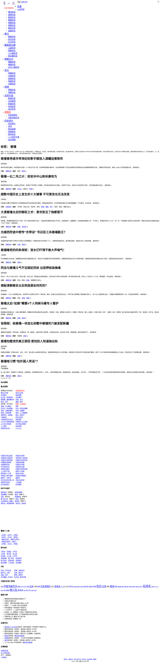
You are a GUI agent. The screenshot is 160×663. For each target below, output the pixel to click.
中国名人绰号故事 (7, 475)
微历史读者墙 (19, 636)
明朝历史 (12, 90)
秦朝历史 (12, 37)
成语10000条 (20, 473)
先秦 (19, 6)
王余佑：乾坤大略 (20, 577)
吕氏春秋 (18, 397)
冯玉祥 (24, 586)
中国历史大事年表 (7, 458)
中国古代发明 (20, 455)
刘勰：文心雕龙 (6, 406)
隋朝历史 (12, 62)
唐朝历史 (12, 65)
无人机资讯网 (5, 653)
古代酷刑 (18, 484)
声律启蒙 (4, 558)
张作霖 (81, 586)
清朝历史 (12, 92)
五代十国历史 (13, 67)
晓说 (17, 499)
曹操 (47, 207)
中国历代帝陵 (20, 464)
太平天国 (63, 586)
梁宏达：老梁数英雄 (7, 503)
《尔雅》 (3, 544)
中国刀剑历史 (20, 480)
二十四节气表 (13, 137)
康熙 (78, 586)
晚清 (27, 298)
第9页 (6, 640)
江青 (156, 586)
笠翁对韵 (11, 560)
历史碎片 (8, 121)
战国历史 (12, 31)
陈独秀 (32, 590)
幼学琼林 (18, 558)
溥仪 (4, 590)
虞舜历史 (12, 15)
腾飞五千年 (4, 499)
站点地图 (12, 140)
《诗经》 (16, 535)
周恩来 (57, 586)
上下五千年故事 (6, 424)
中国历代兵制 (5, 482)
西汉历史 (12, 39)
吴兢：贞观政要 (6, 413)
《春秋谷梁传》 (5, 541)
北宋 (31, 586)
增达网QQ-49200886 (11, 627)
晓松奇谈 (4, 492)
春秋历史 (12, 28)
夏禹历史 (12, 17)
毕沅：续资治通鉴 (21, 408)
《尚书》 (3, 537)
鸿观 (2, 496)
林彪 (134, 586)
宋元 (6, 70)
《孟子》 (9, 535)
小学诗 (15, 556)
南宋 (38, 586)
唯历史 (6, 636)
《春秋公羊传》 (15, 539)
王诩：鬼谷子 (18, 572)
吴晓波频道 (18, 492)
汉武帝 (153, 586)
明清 (6, 87)
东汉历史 (12, 42)
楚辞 (17, 406)
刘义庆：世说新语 (7, 397)
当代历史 (12, 109)
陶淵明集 (18, 395)
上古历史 (21, 9)
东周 (2, 586)
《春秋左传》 (5, 539)
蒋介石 (13, 590)
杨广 (51, 207)
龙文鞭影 (18, 562)
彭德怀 (91, 586)
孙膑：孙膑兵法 (19, 570)
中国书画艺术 (13, 118)
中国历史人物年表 (21, 458)
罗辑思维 (18, 496)
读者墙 (94, 659)
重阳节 (18, 478)
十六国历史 (12, 53)
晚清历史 (12, 98)
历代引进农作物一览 (7, 480)
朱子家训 (4, 560)
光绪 (18, 244)
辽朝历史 (12, 76)
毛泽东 (147, 586)
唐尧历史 (12, 12)
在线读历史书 (20, 390)
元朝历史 (12, 84)
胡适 (7, 590)
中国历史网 (4, 650)
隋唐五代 (8, 59)
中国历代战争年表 (21, 460)
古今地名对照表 (21, 424)
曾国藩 (119, 586)
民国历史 (12, 104)
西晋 (25, 590)
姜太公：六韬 (5, 572)
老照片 (7, 112)
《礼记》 (9, 537)
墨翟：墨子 (19, 401)
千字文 (15, 551)
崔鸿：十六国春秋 (21, 413)
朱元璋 (124, 586)
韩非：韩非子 (20, 415)
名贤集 (3, 556)
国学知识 (12, 134)
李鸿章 (130, 586)
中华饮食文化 (5, 467)
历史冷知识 (19, 417)
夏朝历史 (12, 20)
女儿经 (15, 554)
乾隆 (18, 586)
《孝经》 (16, 544)
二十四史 (4, 426)
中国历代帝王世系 (7, 455)
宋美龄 (75, 586)
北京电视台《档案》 (7, 501)
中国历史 (8, 207)
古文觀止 (4, 395)
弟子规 (9, 554)
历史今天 (84, 659)
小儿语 (9, 556)
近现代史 (8, 95)
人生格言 (4, 657)
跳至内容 (24, 2)
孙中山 (19, 189)
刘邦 (27, 586)
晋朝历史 (12, 51)
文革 (104, 586)
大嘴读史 (4, 417)
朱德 (127, 586)
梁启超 (137, 586)
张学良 (86, 586)
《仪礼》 (9, 544)
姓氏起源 (12, 129)
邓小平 (28, 590)
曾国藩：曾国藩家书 (7, 399)
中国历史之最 (20, 467)
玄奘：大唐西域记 (7, 410)
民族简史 (12, 132)
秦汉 (6, 34)
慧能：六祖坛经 (21, 404)
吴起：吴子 (4, 575)
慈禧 (23, 171)
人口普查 (18, 482)
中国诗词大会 (5, 428)
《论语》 (3, 535)
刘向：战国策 (20, 410)
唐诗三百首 (4, 393)
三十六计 (18, 428)
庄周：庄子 (19, 399)
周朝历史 (12, 25)
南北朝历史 (12, 56)
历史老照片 (12, 115)
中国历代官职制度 (7, 460)
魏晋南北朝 (10, 45)
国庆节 (3, 478)
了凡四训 (11, 562)
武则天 (140, 586)
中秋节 (9, 478)
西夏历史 (12, 81)
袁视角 (17, 501)
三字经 (3, 554)
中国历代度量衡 (21, 475)
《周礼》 (14, 541)
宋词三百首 (19, 393)
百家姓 (9, 551)
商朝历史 (12, 23)
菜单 (19, 2)
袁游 (16, 494)
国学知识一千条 (6, 473)
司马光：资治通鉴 (7, 408)
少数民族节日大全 (7, 419)
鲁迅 (35, 590)
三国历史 (12, 48)
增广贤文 (11, 558)
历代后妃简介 (5, 484)
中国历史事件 (5, 469)
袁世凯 (24, 227)
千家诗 (3, 551)
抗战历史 (12, 106)
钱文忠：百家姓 (21, 503)
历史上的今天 (77, 659)
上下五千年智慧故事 (7, 421)
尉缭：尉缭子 (18, 575)
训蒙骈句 (18, 560)
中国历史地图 (20, 462)
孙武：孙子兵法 (6, 570)
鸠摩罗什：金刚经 (7, 415)
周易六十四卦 (20, 471)
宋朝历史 (12, 73)
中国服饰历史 (5, 464)
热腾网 (6, 638)
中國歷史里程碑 (6, 462)
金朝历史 (12, 79)
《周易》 (16, 537)
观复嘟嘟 (4, 494)
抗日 (99, 586)
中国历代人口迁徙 (21, 421)
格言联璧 (4, 562)
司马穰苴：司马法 (7, 577)
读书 (10, 126)
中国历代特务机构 (21, 469)
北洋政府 (12, 101)
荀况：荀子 (4, 401)
